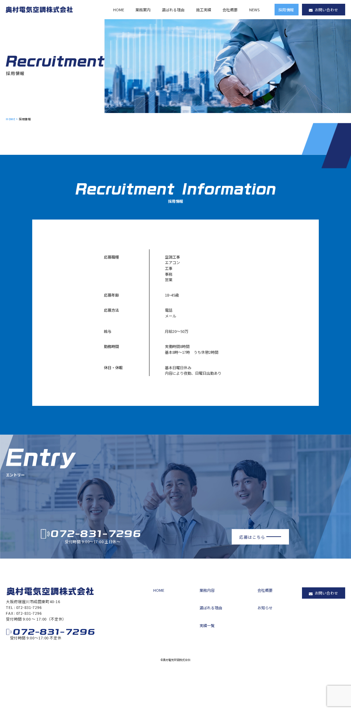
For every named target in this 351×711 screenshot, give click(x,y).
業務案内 (142, 9)
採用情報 (286, 9)
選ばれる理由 (173, 9)
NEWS (254, 9)
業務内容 (207, 590)
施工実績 (203, 9)
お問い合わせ (326, 9)
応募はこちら (252, 536)
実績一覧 (207, 625)
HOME (118, 9)
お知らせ (265, 607)
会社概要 (230, 9)
